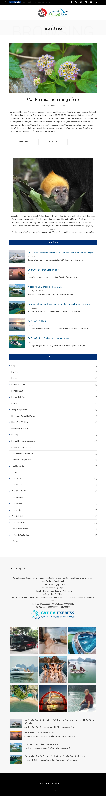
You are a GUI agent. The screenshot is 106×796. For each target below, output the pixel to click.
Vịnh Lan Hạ (20, 223)
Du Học (14, 378)
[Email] (59, 142)
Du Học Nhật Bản (18, 397)
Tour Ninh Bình (17, 516)
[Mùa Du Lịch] (53, 12)
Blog (13, 366)
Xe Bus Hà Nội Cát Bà (20, 535)
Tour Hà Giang (17, 497)
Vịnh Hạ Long (77, 216)
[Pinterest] (56, 142)
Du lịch (62, 105)
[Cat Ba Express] (53, 614)
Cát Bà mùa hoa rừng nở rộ (53, 99)
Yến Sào (14, 541)
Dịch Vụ (14, 372)
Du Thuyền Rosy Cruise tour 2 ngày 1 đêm (48, 338)
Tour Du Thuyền (34, 274)
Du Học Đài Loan (18, 385)
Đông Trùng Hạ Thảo (19, 410)
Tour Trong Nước (18, 522)
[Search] (100, 2)
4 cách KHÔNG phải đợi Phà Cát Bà (45, 287)
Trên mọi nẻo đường (19, 529)
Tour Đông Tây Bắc (19, 491)
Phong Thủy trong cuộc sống (23, 441)
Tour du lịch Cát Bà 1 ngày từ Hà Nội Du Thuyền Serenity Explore (59, 304)
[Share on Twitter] (53, 142)
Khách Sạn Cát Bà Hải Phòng (23, 416)
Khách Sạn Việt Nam (19, 422)
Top (54, 790)
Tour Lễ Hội (16, 510)
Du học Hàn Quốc (18, 391)
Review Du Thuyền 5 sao (21, 447)
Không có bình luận (48, 105)
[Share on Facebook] (49, 142)
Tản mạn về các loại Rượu (22, 453)
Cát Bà (66, 216)
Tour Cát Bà (32, 257)
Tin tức (14, 472)
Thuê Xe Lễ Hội (17, 466)
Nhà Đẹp (14, 435)
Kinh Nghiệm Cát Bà (36, 291)
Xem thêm (23, 141)
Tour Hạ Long (16, 504)
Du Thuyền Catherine (38, 321)
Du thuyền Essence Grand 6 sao (37, 2)
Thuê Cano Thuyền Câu (21, 460)
